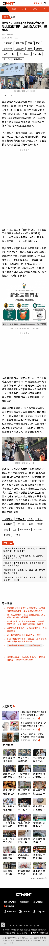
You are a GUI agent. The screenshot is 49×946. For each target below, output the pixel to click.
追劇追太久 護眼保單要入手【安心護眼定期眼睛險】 (9, 856)
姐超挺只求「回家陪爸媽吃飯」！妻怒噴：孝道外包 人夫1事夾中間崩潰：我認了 (26, 623)
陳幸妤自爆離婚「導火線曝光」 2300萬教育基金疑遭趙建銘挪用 (39, 872)
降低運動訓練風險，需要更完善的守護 (39, 824)
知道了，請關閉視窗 (40, 933)
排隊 (30, 48)
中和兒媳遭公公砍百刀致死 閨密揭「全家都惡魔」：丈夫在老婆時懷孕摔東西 (9, 824)
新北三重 (20, 43)
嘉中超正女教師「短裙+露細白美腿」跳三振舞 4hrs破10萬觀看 (26, 616)
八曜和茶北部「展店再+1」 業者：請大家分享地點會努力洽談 (24, 571)
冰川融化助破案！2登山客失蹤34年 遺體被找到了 (39, 840)
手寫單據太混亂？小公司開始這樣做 (39, 759)
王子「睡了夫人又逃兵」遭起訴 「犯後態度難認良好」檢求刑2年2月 (9, 840)
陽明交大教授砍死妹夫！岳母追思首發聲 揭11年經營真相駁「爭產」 (9, 775)
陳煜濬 (10, 34)
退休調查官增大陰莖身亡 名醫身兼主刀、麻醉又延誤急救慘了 (9, 759)
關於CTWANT (10, 902)
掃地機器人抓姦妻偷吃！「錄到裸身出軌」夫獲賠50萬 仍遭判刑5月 (39, 808)
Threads (37, 53)
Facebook (24, 53)
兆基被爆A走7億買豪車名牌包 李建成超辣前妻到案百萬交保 (24, 856)
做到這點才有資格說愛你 (39, 856)
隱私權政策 (38, 902)
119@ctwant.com (24, 659)
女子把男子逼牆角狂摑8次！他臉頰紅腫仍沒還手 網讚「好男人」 (24, 759)
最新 (14, 9)
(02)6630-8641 (29, 656)
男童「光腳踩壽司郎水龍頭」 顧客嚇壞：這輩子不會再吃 (24, 824)
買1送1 (7, 59)
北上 (14, 53)
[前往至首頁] (9, 3)
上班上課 (20, 48)
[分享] (3, 925)
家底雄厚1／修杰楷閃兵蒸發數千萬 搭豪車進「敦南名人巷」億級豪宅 (9, 872)
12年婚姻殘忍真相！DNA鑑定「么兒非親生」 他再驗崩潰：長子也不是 (24, 872)
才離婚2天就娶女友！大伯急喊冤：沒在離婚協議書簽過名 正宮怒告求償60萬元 (26, 609)
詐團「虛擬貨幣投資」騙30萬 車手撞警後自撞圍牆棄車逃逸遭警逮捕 (27, 640)
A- (11, 95)
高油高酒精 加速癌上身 (39, 792)
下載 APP (38, 3)
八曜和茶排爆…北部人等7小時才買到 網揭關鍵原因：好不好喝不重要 (24, 549)
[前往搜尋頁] (45, 3)
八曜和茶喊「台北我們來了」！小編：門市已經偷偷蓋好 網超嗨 (24, 578)
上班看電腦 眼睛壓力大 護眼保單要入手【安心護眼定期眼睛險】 (24, 645)
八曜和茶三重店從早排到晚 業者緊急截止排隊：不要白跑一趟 (23, 564)
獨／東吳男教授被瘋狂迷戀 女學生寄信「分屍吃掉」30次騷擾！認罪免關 (24, 792)
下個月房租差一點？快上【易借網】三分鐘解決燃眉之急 (24, 808)
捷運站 (39, 48)
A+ (5, 95)
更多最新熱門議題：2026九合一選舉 (24, 634)
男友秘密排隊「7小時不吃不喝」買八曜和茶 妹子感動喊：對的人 (24, 557)
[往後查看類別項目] (43, 9)
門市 (38, 43)
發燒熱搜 (10, 906)
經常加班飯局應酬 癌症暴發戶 (9, 792)
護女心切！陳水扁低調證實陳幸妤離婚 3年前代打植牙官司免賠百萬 (9, 808)
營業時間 (8, 48)
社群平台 (18, 59)
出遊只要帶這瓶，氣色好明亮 (24, 840)
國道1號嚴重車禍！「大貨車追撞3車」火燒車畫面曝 (27, 629)
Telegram (40, 911)
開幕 (30, 43)
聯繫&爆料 (24, 902)
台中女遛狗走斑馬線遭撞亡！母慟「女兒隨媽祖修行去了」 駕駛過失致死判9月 (39, 775)
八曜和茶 (8, 43)
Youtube (26, 911)
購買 (6, 53)
